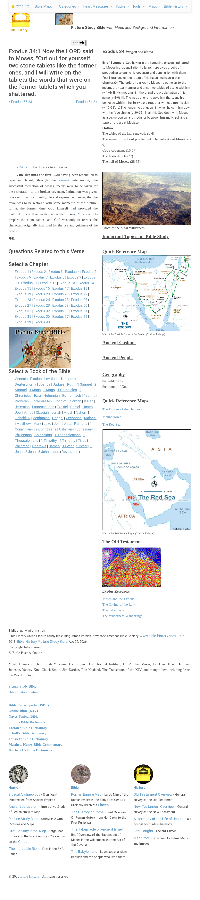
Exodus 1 (22, 272)
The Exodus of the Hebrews (122, 409)
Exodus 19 (23, 294)
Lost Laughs (143, 831)
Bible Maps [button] (44, 6)
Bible (75, 788)
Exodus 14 (86, 283)
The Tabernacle (113, 610)
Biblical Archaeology (24, 794)
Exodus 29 (60, 305)
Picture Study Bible (23, 819)
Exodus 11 (29, 283)
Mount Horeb (111, 417)
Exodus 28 (42, 305)
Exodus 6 (24, 277)
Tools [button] (137, 6)
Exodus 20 (42, 294)
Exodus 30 (79, 305)
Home (13, 788)
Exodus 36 (42, 316)
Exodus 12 (48, 283)
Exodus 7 (40, 277)
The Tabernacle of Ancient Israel (97, 829)
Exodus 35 (23, 316)
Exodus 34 (79, 311)
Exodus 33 (60, 311)
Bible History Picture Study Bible (42, 641)
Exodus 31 (23, 311)
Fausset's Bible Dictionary (28, 739)
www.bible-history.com (158, 636)
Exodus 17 (60, 288)
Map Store (142, 838)
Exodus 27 (23, 305)
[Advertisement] (53, 132)
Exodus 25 (60, 300)
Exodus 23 (23, 300)
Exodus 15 (23, 288)
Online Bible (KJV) (23, 711)
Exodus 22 (79, 294)
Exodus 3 (55, 272)
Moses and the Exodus (118, 599)
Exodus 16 (42, 288)
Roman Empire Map (86, 794)
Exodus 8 (57, 277)
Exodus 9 (74, 277)
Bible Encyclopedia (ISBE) (29, 705)
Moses (82, 214)
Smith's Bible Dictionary (27, 722)
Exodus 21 (60, 294)
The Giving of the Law (118, 604)
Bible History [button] (174, 6)
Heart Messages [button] (96, 6)
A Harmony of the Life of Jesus (158, 819)
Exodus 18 (79, 288)
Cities (22, 842)
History (139, 788)
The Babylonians (84, 851)
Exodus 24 (42, 300)
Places (103, 805)
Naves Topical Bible (23, 716)
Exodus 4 (72, 272)
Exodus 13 (67, 283)
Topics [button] (121, 6)
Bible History (29, 876)
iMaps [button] (153, 6)
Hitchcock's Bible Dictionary (30, 750)
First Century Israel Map (27, 831)
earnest (64, 180)
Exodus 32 (42, 311)
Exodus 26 (79, 300)
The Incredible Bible (24, 849)
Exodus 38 (79, 316)
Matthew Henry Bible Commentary (35, 744)
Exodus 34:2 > (87, 102)
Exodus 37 (60, 316)
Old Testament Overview (153, 794)
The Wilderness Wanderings (122, 616)
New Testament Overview (154, 806)
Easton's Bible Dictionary (28, 728)
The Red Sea (111, 424)
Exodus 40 (42, 322)
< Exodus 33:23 (20, 102)
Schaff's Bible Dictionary (27, 733)
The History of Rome (87, 812)
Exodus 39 (23, 322)
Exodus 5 (89, 272)
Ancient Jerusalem (23, 806)
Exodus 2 (39, 272)
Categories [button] (68, 6)
